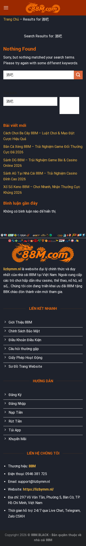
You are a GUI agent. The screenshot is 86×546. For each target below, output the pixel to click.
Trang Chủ (11, 19)
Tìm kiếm (10, 93)
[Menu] (6, 7)
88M (32, 466)
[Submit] (78, 75)
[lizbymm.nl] (43, 7)
